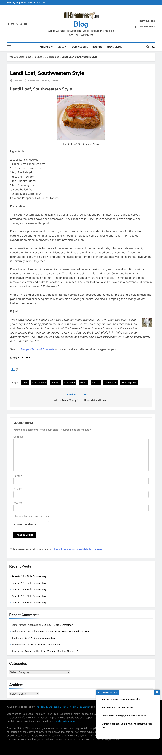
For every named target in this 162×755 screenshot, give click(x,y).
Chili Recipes (52, 56)
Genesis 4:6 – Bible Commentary (29, 596)
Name (17, 475)
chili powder (39, 382)
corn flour (69, 382)
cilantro (55, 382)
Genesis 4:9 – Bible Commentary (29, 576)
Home (27, 56)
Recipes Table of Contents (37, 349)
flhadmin (17, 80)
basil (24, 382)
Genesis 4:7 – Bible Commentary (29, 589)
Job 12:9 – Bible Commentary (57, 624)
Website (17, 502)
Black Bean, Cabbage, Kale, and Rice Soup (124, 715)
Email (17, 489)
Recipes (97, 46)
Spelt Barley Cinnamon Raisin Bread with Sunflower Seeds (60, 631)
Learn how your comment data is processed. (79, 549)
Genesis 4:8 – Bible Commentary (29, 583)
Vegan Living (114, 46)
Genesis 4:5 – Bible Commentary (29, 602)
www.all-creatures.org (63, 721)
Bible (61, 46)
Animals (45, 46)
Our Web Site (80, 46)
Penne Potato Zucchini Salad (117, 707)
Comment (19, 436)
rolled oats (110, 382)
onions (96, 382)
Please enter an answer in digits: (31, 516)
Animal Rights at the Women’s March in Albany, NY (51, 651)
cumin (83, 382)
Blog (81, 24)
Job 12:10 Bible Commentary (40, 638)
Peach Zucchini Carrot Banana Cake (121, 699)
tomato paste (129, 382)
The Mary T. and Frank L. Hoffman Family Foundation (62, 706)
